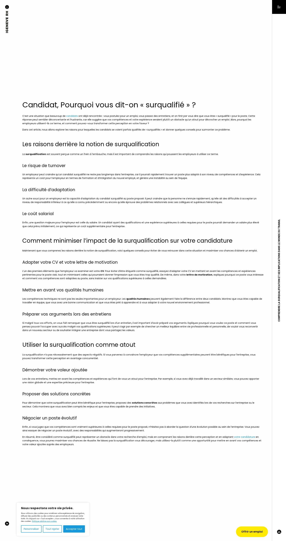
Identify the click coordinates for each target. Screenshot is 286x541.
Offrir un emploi (252, 532)
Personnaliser (31, 529)
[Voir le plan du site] (279, 535)
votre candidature (244, 437)
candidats (72, 116)
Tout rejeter (52, 529)
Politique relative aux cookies (44, 521)
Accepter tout (74, 529)
